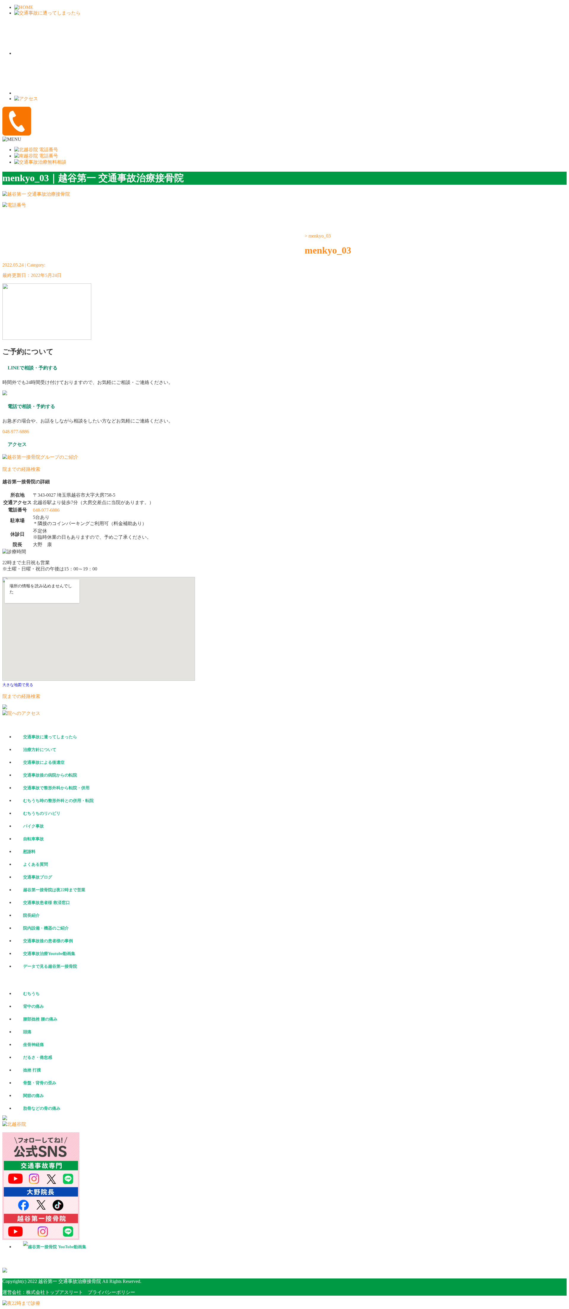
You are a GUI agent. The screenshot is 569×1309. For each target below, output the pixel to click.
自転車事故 (33, 839)
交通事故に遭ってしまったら (50, 737)
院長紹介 (31, 915)
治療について (159, 240)
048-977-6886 (15, 431)
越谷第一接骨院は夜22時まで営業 (54, 890)
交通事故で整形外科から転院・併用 (56, 788)
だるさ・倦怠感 (37, 1057)
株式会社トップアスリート (54, 1292)
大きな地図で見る (17, 685)
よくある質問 (35, 864)
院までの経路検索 (21, 469)
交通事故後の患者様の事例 (48, 941)
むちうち (31, 993)
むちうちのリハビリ (41, 813)
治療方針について (39, 749)
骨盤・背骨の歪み (39, 1083)
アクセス (275, 240)
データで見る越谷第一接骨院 (50, 966)
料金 (101, 240)
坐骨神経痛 (33, 1044)
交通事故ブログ (37, 877)
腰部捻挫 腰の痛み (40, 1019)
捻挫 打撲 (32, 1070)
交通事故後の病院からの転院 (50, 775)
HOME (43, 240)
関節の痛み (33, 1095)
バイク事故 (33, 826)
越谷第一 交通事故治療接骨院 (69, 1281)
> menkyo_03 (318, 235)
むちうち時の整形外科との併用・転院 (58, 800)
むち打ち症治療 (217, 240)
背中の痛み (33, 1006)
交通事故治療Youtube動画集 (49, 953)
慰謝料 (29, 851)
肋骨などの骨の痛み (41, 1108)
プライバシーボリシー (109, 1292)
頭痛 (27, 1032)
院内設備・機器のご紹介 (46, 928)
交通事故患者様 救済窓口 (46, 902)
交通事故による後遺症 (44, 762)
